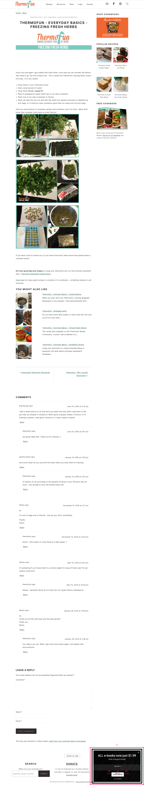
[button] (117, 755)
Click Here (20, 280)
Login (80, 4)
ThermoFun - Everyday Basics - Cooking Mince (61, 294)
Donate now (71, 775)
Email (19, 721)
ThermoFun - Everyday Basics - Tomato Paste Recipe (64, 328)
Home (18, 13)
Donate (90, 4)
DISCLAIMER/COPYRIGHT (85, 782)
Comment (20, 680)
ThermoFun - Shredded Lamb (54, 311)
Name (19, 712)
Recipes (49, 4)
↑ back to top (72, 756)
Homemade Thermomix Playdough (35, 372)
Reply (22, 422)
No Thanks (117, 779)
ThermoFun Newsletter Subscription (36, 274)
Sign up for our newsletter (111, 135)
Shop (71, 4)
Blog (24, 13)
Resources (61, 4)
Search (44, 774)
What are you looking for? (31, 769)
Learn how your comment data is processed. (67, 741)
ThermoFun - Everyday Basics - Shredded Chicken (63, 345)
